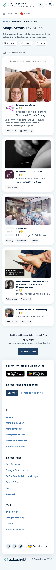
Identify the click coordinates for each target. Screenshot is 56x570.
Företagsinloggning (32, 392)
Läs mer (12, 392)
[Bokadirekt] (4, 5)
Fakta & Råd (12, 482)
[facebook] (20, 546)
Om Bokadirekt (14, 464)
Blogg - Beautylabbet (18, 470)
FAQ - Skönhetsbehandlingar (22, 476)
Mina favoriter (14, 428)
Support (10, 494)
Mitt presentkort (15, 434)
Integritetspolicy (15, 517)
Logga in (11, 417)
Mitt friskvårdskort (16, 440)
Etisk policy (12, 511)
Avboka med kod (15, 446)
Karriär (9, 488)
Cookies (10, 523)
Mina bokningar (15, 422)
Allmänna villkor (15, 529)
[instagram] (8, 546)
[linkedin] (14, 546)
